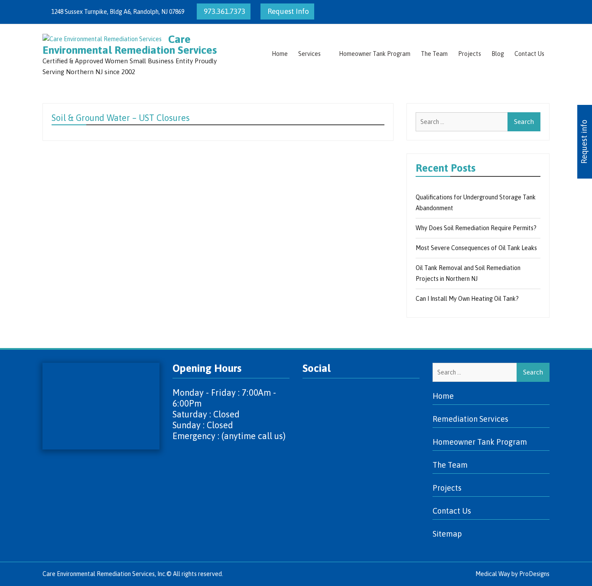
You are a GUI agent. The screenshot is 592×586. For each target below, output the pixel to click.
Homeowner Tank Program (374, 53)
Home (280, 53)
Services (309, 53)
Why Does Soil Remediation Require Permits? (476, 228)
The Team (434, 53)
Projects (469, 53)
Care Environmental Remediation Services (129, 44)
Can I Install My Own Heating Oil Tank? (467, 298)
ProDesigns (534, 573)
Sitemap (447, 533)
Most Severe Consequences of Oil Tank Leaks (476, 247)
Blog (497, 53)
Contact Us (529, 53)
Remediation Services (470, 418)
